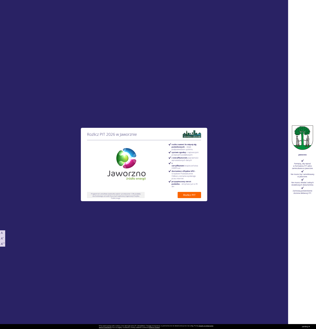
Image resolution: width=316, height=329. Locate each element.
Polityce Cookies (154, 327)
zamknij (305, 326)
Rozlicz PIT (189, 195)
